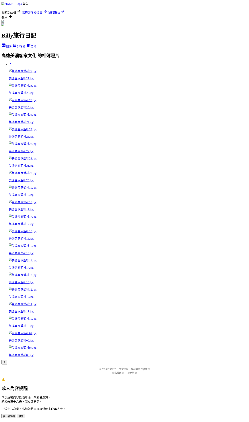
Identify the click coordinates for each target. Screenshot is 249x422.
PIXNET (111, 369)
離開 (21, 416)
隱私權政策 (118, 372)
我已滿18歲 (9, 416)
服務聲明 (132, 372)
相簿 (9, 46)
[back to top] (4, 362)
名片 (33, 46)
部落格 (21, 46)
